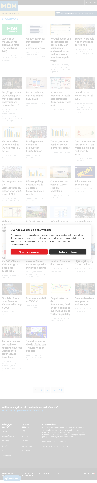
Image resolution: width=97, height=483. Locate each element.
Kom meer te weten (19, 244)
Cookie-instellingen (68, 252)
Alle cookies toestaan (29, 252)
